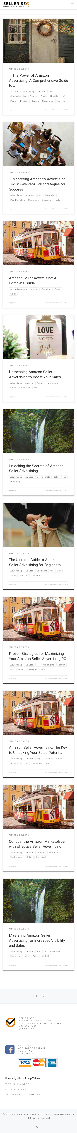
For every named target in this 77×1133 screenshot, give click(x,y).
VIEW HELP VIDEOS (17, 1084)
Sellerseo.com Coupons (22, 1094)
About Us (25, 1045)
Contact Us (26, 1053)
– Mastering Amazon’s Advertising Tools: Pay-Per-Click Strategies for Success (37, 184)
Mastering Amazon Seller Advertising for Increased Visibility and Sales (37, 940)
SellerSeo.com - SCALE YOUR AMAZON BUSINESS (42, 1114)
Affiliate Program (31, 1048)
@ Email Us (27, 1028)
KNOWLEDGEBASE (16, 1089)
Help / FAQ (25, 1051)
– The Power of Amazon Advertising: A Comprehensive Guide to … (38, 80)
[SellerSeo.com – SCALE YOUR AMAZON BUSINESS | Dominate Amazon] (16, 4)
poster (13, 110)
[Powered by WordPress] (37, 1127)
